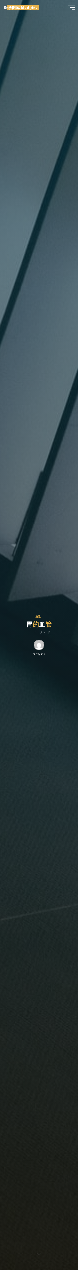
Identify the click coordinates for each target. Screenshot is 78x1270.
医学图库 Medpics (20, 7)
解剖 (38, 616)
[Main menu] (71, 8)
